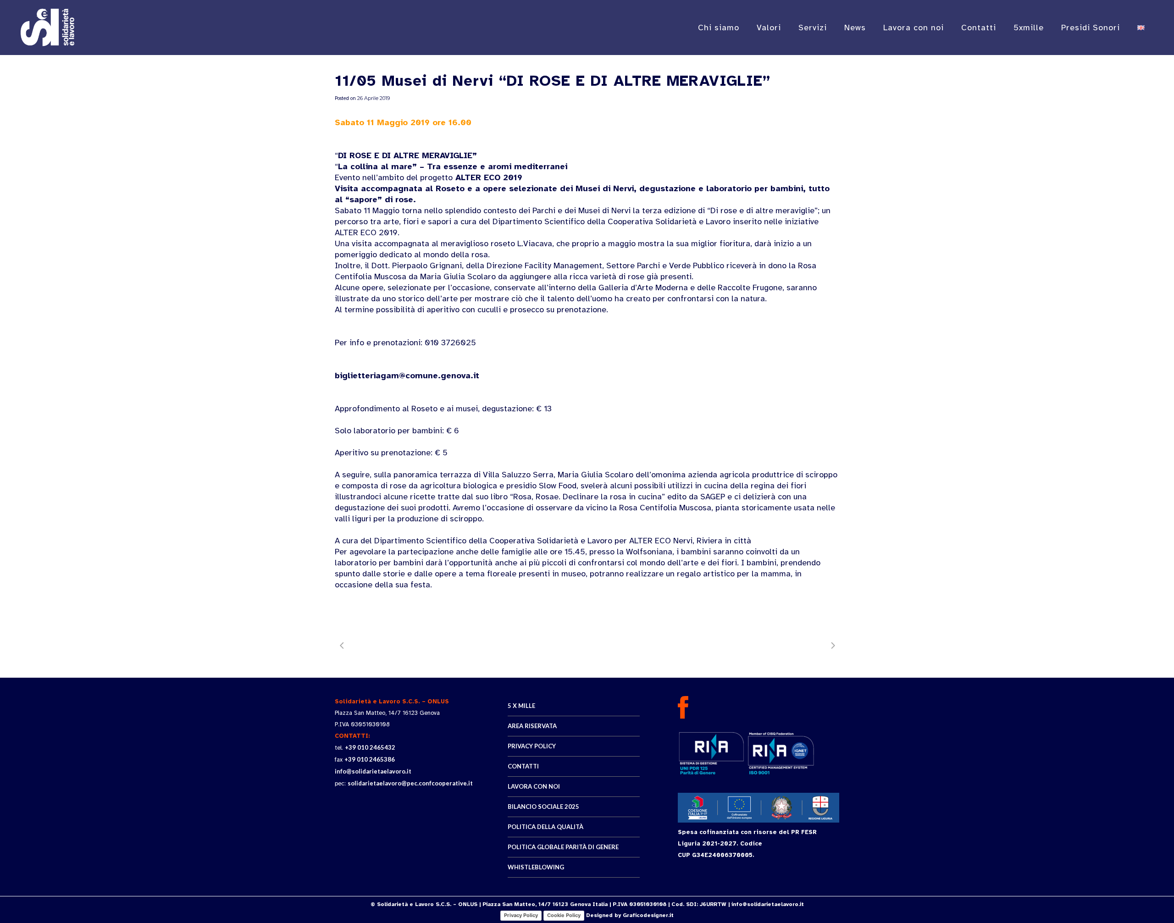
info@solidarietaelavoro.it (373, 771)
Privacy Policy (521, 915)
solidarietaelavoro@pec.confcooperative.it (410, 783)
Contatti (523, 766)
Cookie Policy (564, 915)
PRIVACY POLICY (532, 746)
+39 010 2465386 (369, 759)
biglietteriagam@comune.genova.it (407, 375)
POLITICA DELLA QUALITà (545, 826)
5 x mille (521, 705)
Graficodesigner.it (648, 915)
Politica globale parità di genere (563, 847)
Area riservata (532, 726)
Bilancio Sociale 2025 (543, 806)
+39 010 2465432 (370, 747)
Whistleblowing (536, 867)
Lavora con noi (534, 786)
